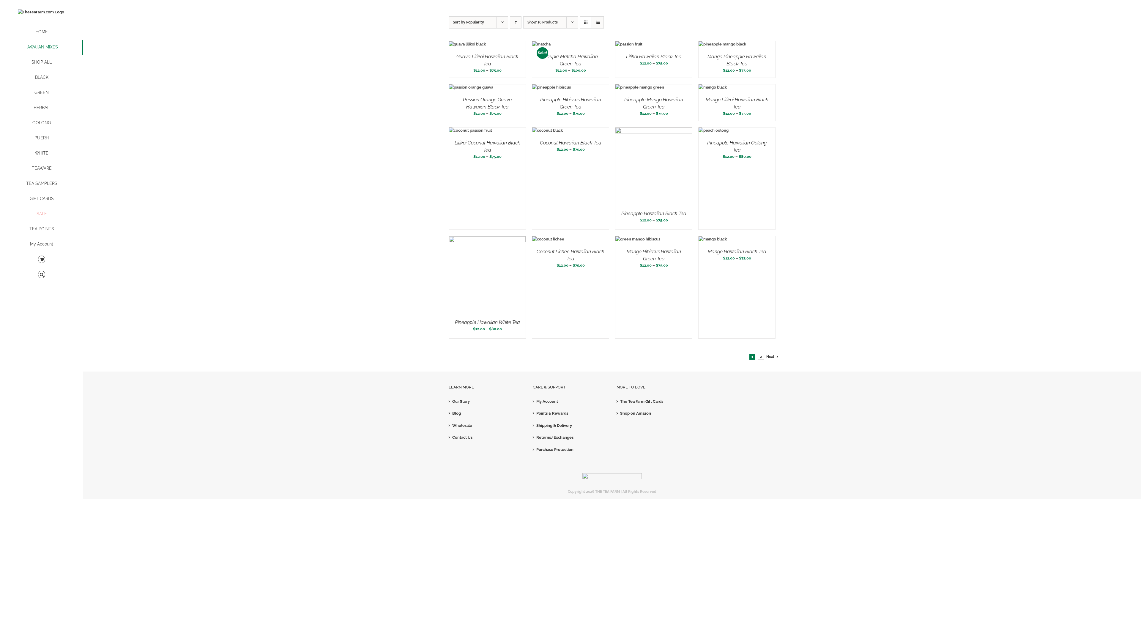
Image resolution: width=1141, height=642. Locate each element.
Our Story (461, 401)
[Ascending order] (515, 22)
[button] (41, 274)
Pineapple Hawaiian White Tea (487, 322)
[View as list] (597, 22)
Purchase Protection (554, 449)
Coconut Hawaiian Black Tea (570, 143)
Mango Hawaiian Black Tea (737, 251)
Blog (456, 413)
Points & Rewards (552, 413)
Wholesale (462, 425)
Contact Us (462, 437)
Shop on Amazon (635, 413)
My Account (547, 401)
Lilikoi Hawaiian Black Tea (654, 56)
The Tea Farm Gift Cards (641, 401)
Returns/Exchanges (554, 437)
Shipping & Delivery (554, 425)
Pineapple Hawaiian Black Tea (653, 213)
